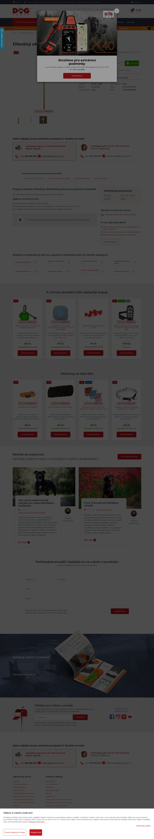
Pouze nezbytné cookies (15, 832)
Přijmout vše (36, 832)
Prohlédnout (77, 76)
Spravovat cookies (143, 826)
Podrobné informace (36, 822)
